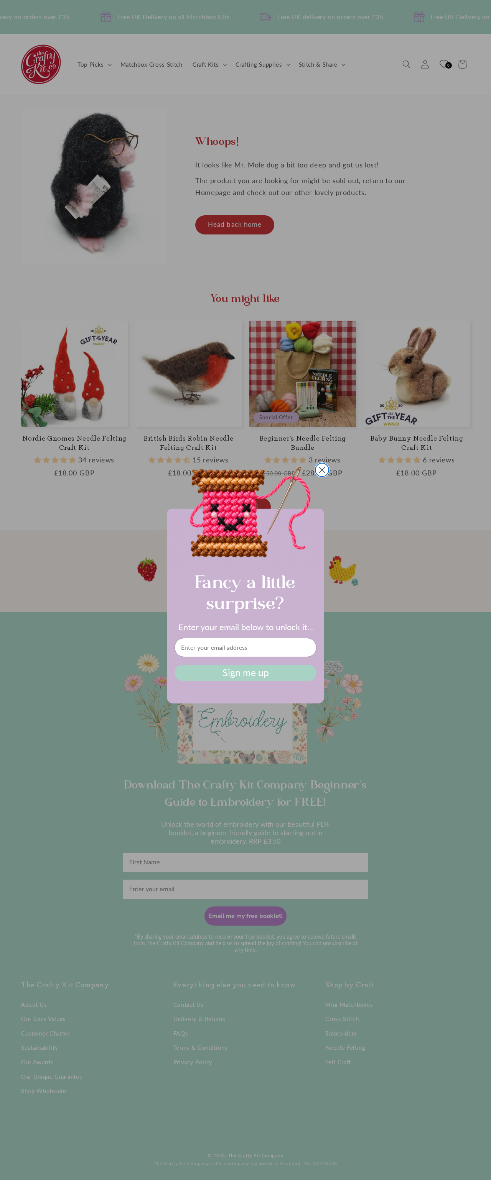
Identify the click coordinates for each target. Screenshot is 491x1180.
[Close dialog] (322, 470)
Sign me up (245, 672)
